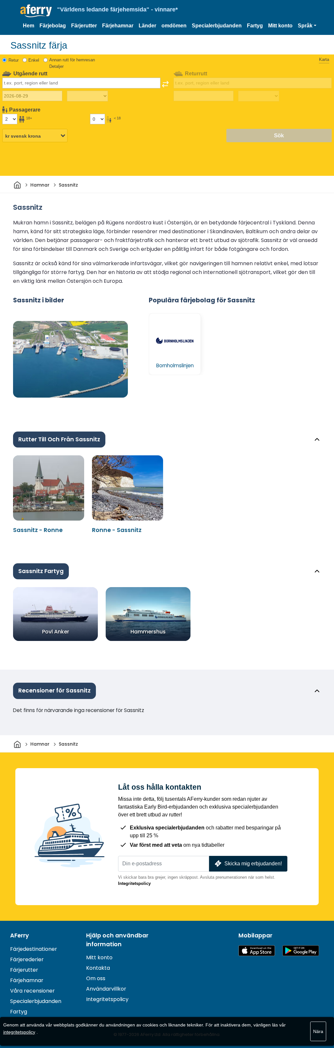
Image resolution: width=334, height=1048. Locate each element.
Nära (318, 1031)
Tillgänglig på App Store (256, 950)
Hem (28, 25)
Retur (13, 60)
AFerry (19, 935)
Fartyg (255, 25)
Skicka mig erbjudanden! (253, 863)
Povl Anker (55, 632)
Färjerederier (27, 959)
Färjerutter (84, 25)
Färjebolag (52, 25)
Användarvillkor (106, 989)
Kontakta (98, 968)
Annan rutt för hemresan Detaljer (72, 63)
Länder (147, 25)
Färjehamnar (117, 25)
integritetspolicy (19, 1032)
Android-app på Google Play (300, 950)
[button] (307, 25)
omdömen (174, 25)
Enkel (33, 60)
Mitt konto (280, 25)
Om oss (95, 978)
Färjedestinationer (33, 949)
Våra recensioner (32, 991)
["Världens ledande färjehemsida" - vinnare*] (36, 11)
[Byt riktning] (165, 84)
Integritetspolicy (134, 883)
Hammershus (148, 632)
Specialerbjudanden (217, 25)
